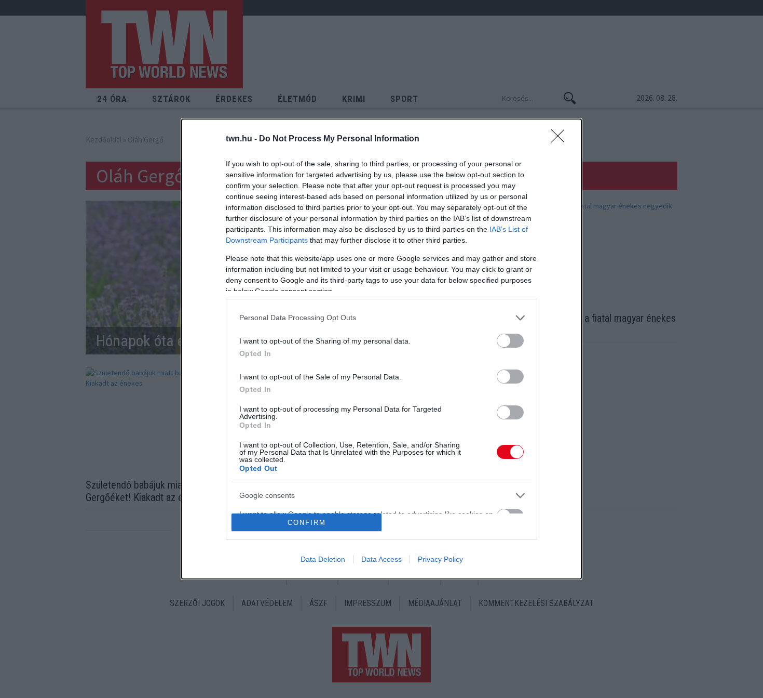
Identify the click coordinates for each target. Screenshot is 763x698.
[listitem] (381, 317)
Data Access (381, 559)
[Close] (561, 139)
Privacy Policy (440, 559)
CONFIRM (307, 522)
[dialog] (381, 349)
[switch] (510, 341)
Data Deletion (323, 559)
